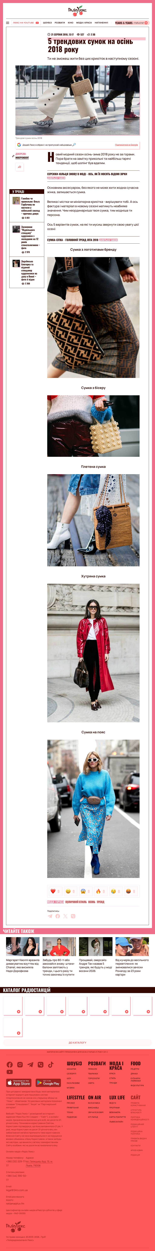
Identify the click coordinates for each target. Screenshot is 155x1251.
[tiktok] (50, 1064)
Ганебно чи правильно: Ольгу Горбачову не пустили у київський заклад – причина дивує (30, 206)
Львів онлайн (116, 1122)
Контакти (135, 1145)
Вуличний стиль (76, 902)
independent (22, 157)
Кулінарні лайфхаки (136, 1079)
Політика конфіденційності (140, 1118)
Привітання (73, 1108)
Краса (112, 1073)
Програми (114, 1108)
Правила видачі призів (139, 1139)
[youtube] (9, 1072)
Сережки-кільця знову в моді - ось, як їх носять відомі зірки (87, 174)
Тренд (100, 902)
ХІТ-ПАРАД (93, 1117)
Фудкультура (137, 1085)
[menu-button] (7, 23)
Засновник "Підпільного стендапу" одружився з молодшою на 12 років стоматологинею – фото (30, 237)
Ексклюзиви (73, 1083)
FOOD (136, 1063)
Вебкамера (114, 1112)
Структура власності (136, 1111)
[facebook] (57, 916)
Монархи (71, 1069)
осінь (91, 902)
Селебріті (71, 1074)
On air (94, 1097)
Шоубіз (47, 22)
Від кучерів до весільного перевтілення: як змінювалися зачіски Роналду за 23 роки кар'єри (132, 967)
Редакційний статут (137, 1125)
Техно (70, 1112)
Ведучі (112, 1103)
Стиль (112, 1078)
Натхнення (101, 22)
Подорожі (72, 1117)
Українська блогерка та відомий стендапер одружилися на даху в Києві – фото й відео (29, 270)
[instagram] (20, 1064)
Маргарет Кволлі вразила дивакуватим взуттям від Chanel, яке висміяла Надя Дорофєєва (22, 965)
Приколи (92, 1069)
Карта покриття (117, 1117)
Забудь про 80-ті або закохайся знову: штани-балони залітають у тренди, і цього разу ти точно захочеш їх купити (59, 967)
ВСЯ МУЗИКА (94, 1103)
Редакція (135, 1155)
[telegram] (50, 916)
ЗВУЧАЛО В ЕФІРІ (95, 1112)
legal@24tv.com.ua (17, 1190)
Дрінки (134, 1074)
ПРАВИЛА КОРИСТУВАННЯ (138, 1104)
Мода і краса (84, 22)
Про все (71, 1103)
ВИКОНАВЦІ (93, 1108)
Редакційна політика (136, 1132)
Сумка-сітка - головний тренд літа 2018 (72, 240)
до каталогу (77, 1042)
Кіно (70, 22)
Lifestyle (76, 1097)
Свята (91, 1083)
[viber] (73, 916)
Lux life (117, 1097)
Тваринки (93, 1074)
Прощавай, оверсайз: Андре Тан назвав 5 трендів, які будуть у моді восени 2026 (95, 965)
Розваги (60, 22)
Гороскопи (94, 1078)
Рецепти (135, 1069)
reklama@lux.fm (15, 1203)
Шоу (69, 1078)
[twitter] (65, 916)
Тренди (113, 1083)
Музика (70, 1088)
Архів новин (137, 1150)
